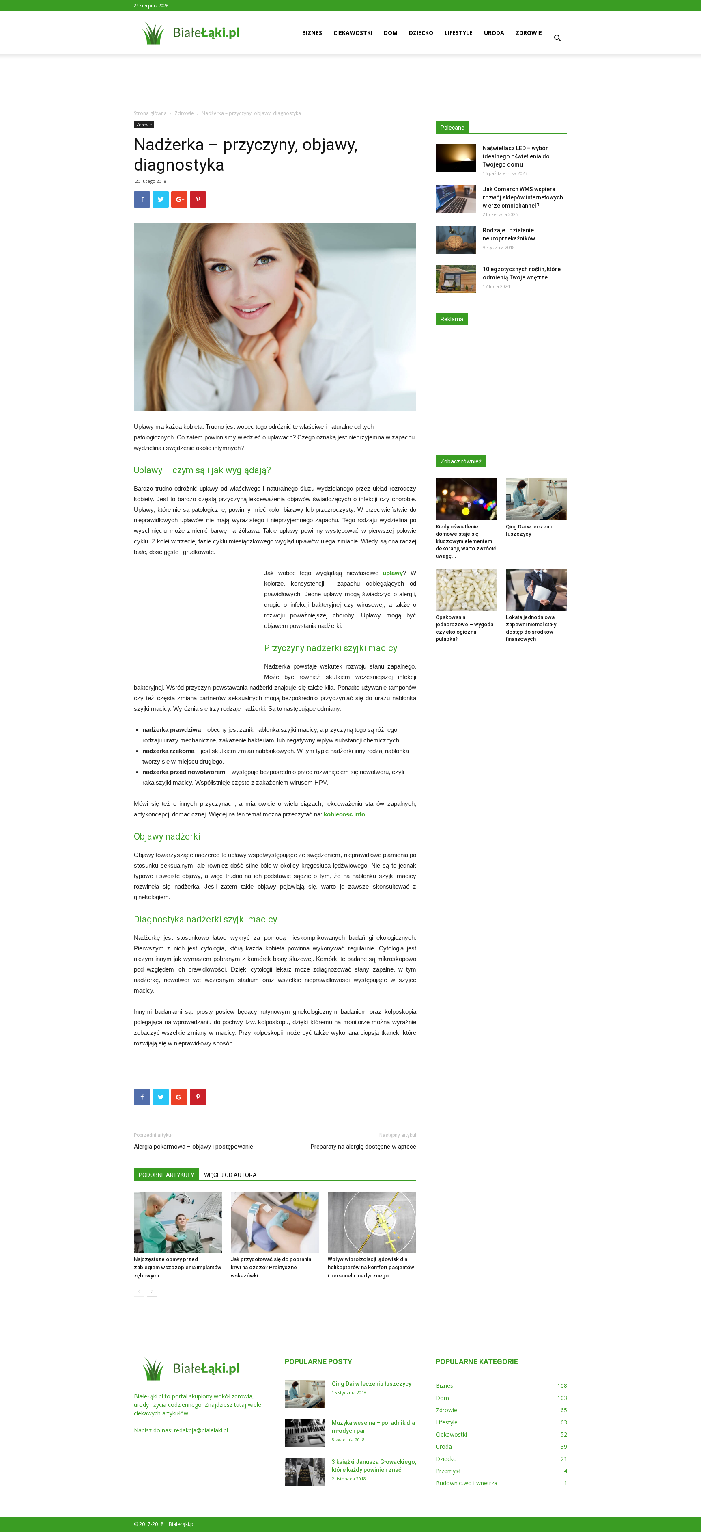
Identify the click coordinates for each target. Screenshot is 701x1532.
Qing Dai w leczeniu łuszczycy (371, 1384)
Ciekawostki (352, 33)
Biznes (312, 33)
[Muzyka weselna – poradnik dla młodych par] (305, 1433)
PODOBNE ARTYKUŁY (166, 1175)
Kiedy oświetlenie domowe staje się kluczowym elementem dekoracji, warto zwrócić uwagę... (466, 541)
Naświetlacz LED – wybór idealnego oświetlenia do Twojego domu (516, 156)
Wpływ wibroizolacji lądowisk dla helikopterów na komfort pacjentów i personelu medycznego (371, 1267)
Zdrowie (529, 33)
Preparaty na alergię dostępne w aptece (363, 1146)
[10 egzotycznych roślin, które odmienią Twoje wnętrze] (456, 279)
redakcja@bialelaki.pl (201, 1430)
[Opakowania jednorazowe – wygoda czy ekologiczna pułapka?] (466, 590)
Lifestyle (459, 33)
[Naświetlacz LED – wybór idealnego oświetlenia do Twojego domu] (456, 158)
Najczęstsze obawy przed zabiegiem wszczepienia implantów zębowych (177, 1267)
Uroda (494, 33)
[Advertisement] (350, 82)
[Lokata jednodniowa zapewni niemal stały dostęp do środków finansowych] (537, 590)
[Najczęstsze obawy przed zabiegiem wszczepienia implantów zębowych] (178, 1222)
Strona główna (150, 113)
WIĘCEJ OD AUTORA (230, 1175)
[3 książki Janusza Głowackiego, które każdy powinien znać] (305, 1472)
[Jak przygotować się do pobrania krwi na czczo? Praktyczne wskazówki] (275, 1222)
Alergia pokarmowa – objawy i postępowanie (193, 1146)
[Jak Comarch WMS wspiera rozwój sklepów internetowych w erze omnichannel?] (456, 199)
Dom (391, 33)
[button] (557, 39)
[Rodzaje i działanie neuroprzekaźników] (456, 240)
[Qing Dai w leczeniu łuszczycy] (537, 499)
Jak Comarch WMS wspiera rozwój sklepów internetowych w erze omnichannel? (523, 197)
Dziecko (421, 33)
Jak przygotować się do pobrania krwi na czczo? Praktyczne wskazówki (271, 1267)
